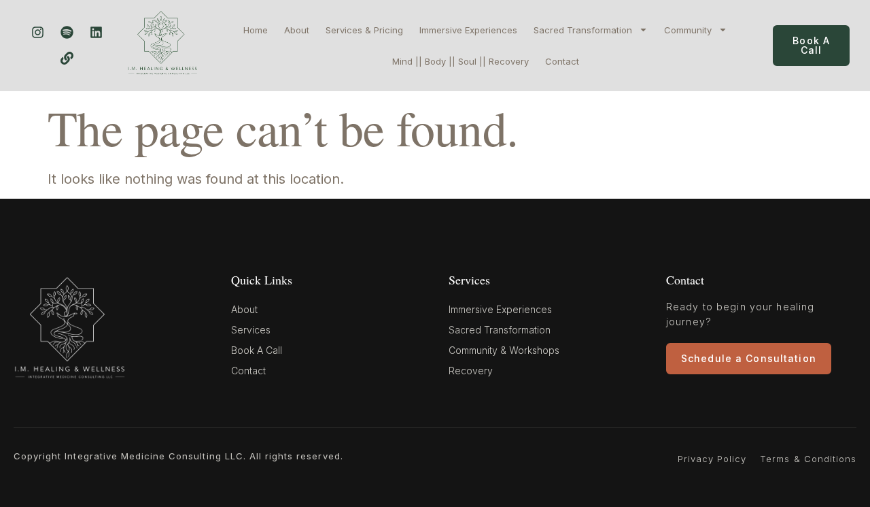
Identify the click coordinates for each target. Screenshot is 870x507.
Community (688, 29)
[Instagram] (37, 33)
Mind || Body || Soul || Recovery (460, 61)
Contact (562, 61)
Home (255, 29)
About (296, 29)
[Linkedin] (96, 33)
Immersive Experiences (468, 29)
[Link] (67, 58)
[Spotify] (67, 33)
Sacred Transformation (583, 29)
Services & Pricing (364, 29)
